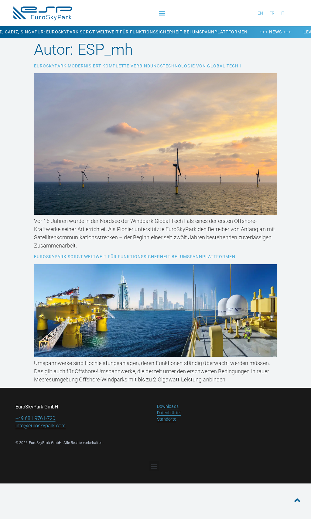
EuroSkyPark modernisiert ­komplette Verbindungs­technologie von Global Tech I (137, 65)
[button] (162, 13)
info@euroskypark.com (40, 426)
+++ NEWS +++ (250, 31)
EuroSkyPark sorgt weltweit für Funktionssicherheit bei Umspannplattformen (134, 256)
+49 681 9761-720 (35, 418)
